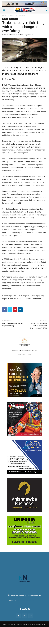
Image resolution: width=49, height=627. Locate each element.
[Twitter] (10, 309)
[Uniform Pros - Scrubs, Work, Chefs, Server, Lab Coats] (24, 530)
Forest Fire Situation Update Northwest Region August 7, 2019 (38, 325)
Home (4, 15)
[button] (4, 10)
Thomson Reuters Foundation (13, 35)
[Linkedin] (20, 309)
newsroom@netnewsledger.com (29, 600)
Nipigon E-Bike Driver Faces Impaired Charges (12, 324)
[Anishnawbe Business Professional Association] (24, 495)
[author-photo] (24, 348)
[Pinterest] (15, 309)
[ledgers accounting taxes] (24, 457)
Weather (11, 15)
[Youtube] (30, 616)
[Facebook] (4, 309)
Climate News (20, 15)
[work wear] (24, 419)
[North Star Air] (24, 4)
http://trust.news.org (24, 354)
